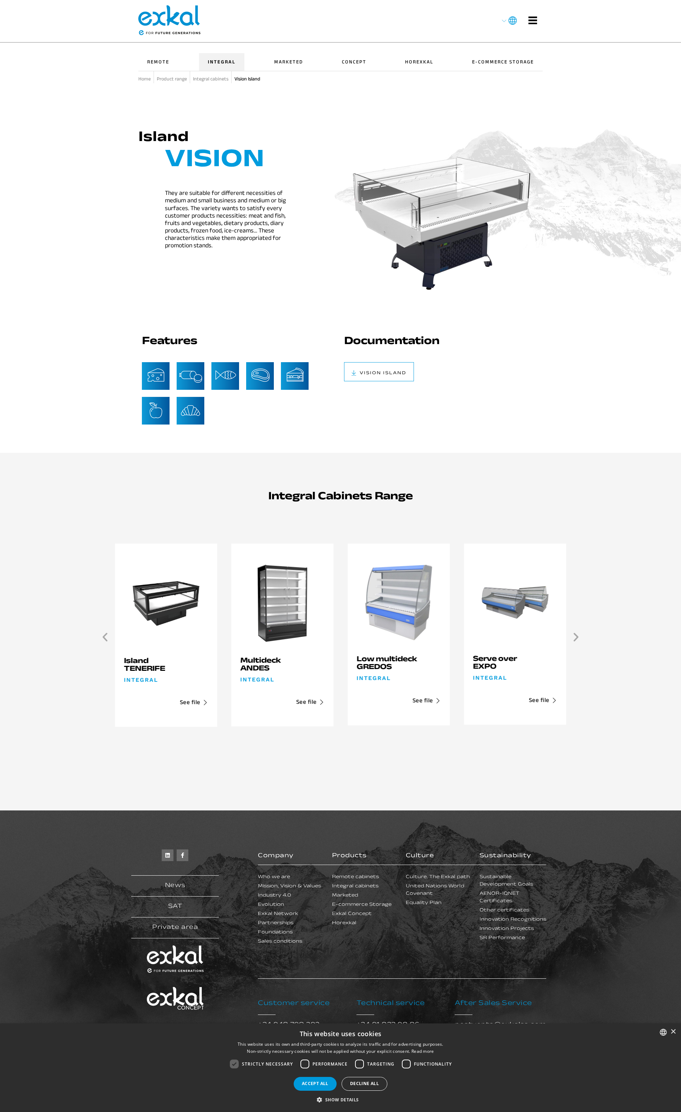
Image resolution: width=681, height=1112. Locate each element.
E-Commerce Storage (503, 62)
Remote (158, 62)
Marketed (288, 62)
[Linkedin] (167, 855)
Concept (354, 62)
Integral (222, 62)
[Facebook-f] (182, 855)
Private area (175, 927)
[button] (105, 637)
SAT (175, 907)
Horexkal (419, 62)
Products (349, 856)
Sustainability (505, 856)
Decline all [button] (364, 1083)
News (175, 886)
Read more (422, 1051)
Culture (420, 856)
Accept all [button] (315, 1083)
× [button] (673, 1031)
